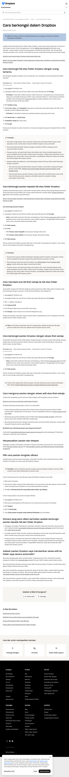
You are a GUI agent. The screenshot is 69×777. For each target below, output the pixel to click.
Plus (26, 674)
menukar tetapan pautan (15, 447)
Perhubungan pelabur (50, 715)
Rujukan (27, 726)
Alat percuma (9, 699)
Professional (28, 676)
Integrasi (8, 679)
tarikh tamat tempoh (14, 530)
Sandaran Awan (48, 685)
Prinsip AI (8, 723)
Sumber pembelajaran (12, 729)
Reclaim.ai (28, 693)
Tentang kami (48, 709)
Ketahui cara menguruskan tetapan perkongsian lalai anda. (22, 56)
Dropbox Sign (29, 690)
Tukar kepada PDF (49, 693)
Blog (26, 709)
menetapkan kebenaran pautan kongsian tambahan (35, 528)
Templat (8, 696)
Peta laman (9, 726)
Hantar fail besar (49, 674)
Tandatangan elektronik (51, 690)
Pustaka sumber (29, 718)
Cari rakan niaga (29, 735)
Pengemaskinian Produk (32, 699)
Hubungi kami (10, 712)
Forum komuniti (29, 723)
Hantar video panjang (50, 676)
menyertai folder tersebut (46, 417)
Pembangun (28, 720)
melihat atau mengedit (41, 48)
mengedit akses (23, 560)
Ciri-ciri (8, 682)
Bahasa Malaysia (10, 752)
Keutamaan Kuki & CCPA (13, 720)
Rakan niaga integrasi (31, 732)
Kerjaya (46, 712)
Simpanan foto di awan (50, 679)
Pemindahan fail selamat (51, 682)
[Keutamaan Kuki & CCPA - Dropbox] (27, 765)
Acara (26, 712)
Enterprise (28, 682)
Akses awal (9, 690)
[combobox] (34, 12)
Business (27, 679)
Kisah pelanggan (30, 715)
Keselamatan (9, 688)
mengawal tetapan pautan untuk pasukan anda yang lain (21, 574)
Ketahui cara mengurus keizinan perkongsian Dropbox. (20, 401)
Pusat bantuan (6, 7)
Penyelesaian (9, 685)
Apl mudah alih (10, 676)
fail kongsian (42, 262)
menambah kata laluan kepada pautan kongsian (26, 432)
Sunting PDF (47, 688)
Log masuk (8, 88)
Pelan (26, 696)
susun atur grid (30, 99)
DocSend (27, 688)
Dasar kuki (9, 718)
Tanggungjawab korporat (51, 718)
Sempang (27, 685)
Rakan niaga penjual (31, 729)
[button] (3, 12)
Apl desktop (9, 674)
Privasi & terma (10, 715)
